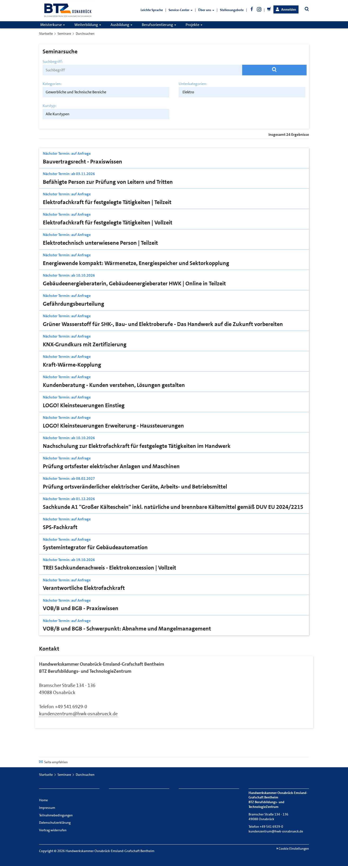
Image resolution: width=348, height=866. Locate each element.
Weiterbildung (86, 24)
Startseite (46, 33)
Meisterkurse (51, 24)
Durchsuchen (85, 33)
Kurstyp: (50, 106)
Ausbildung (120, 24)
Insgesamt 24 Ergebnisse (288, 134)
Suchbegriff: (53, 62)
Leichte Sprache (152, 10)
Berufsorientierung (158, 24)
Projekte (193, 24)
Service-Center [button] (179, 10)
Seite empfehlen (56, 762)
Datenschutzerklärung (55, 822)
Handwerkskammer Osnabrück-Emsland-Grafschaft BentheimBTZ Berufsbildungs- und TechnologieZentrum (101, 667)
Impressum (47, 808)
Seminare (64, 33)
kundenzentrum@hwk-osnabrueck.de (78, 714)
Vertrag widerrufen (53, 830)
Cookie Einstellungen (293, 848)
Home (43, 800)
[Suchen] (274, 70)
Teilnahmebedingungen (56, 815)
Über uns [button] (205, 10)
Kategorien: (52, 84)
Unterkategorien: (193, 84)
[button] (286, 9)
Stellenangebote (232, 10)
